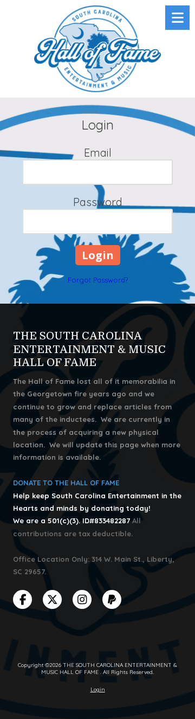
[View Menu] (177, 17)
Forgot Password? (98, 279)
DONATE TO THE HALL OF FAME (66, 482)
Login (97, 689)
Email (98, 152)
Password (97, 202)
